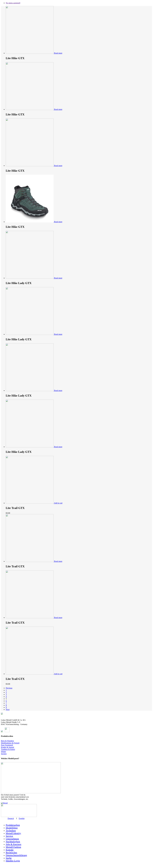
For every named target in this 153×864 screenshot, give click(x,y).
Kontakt (10, 849)
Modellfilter (12, 827)
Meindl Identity (13, 833)
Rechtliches (11, 852)
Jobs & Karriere (13, 844)
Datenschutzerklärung (16, 855)
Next (7, 709)
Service (9, 836)
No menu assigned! (13, 3)
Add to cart (58, 503)
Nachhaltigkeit (13, 841)
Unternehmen (12, 838)
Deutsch (11, 818)
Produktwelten (13, 825)
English (22, 818)
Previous (9, 688)
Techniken (11, 830)
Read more (58, 53)
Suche (9, 858)
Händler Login (13, 860)
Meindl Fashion (13, 847)
